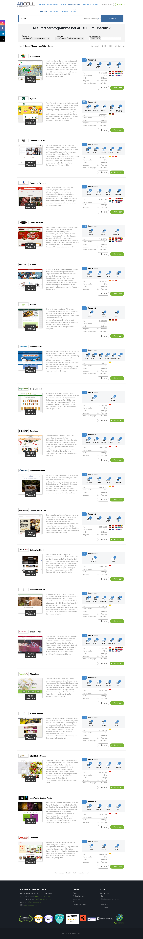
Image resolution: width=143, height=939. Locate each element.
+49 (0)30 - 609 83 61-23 (43, 899)
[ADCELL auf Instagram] (2, 22)
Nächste (121, 46)
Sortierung (59, 36)
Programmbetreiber (53, 4)
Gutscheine (64, 11)
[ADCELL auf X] (2, 39)
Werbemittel (54, 11)
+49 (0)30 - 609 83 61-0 (42, 896)
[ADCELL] (72, 919)
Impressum (104, 908)
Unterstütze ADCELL (80, 905)
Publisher (42, 4)
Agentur (63, 4)
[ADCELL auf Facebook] (2, 28)
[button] (112, 18)
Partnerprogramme (74, 4)
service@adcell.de (31, 905)
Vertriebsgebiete (95, 36)
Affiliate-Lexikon (78, 896)
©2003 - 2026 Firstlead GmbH (71, 934)
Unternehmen (104, 893)
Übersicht (43, 11)
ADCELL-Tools (86, 4)
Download (76, 899)
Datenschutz (104, 905)
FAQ (101, 902)
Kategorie (25, 36)
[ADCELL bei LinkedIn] (2, 33)
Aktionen (73, 11)
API (74, 902)
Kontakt (95, 4)
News (75, 893)
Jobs (101, 896)
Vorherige (94, 46)
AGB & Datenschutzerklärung (109, 899)
